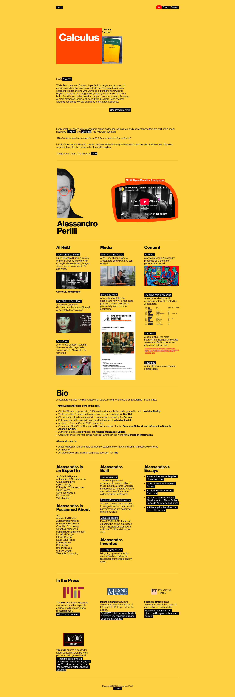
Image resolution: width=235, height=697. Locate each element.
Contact (174, 7)
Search (166, 7)
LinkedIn (86, 132)
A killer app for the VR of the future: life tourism (162, 508)
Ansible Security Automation (116, 500)
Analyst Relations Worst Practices (160, 492)
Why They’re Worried (68, 614)
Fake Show (62, 341)
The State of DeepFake (69, 301)
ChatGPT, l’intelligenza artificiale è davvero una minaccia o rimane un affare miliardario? (118, 616)
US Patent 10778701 (111, 550)
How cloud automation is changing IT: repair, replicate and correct (162, 613)
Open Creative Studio (68, 254)
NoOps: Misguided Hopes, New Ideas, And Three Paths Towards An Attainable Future (162, 500)
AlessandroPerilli (77, 227)
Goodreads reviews (120, 110)
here (94, 153)
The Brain (150, 333)
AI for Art (149, 254)
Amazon (67, 79)
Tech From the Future (112, 254)
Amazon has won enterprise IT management (162, 477)
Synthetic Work (109, 294)
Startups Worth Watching (158, 295)
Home (59, 7)
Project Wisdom (109, 477)
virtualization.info (109, 518)
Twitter (71, 132)
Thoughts (150, 363)
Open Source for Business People (161, 484)
